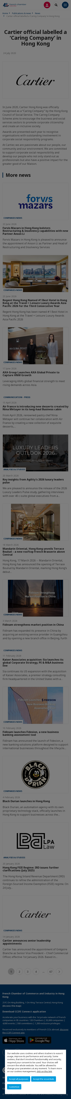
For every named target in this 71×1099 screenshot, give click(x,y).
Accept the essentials (43, 1078)
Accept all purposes (18, 1078)
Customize (14, 1086)
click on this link (44, 1071)
